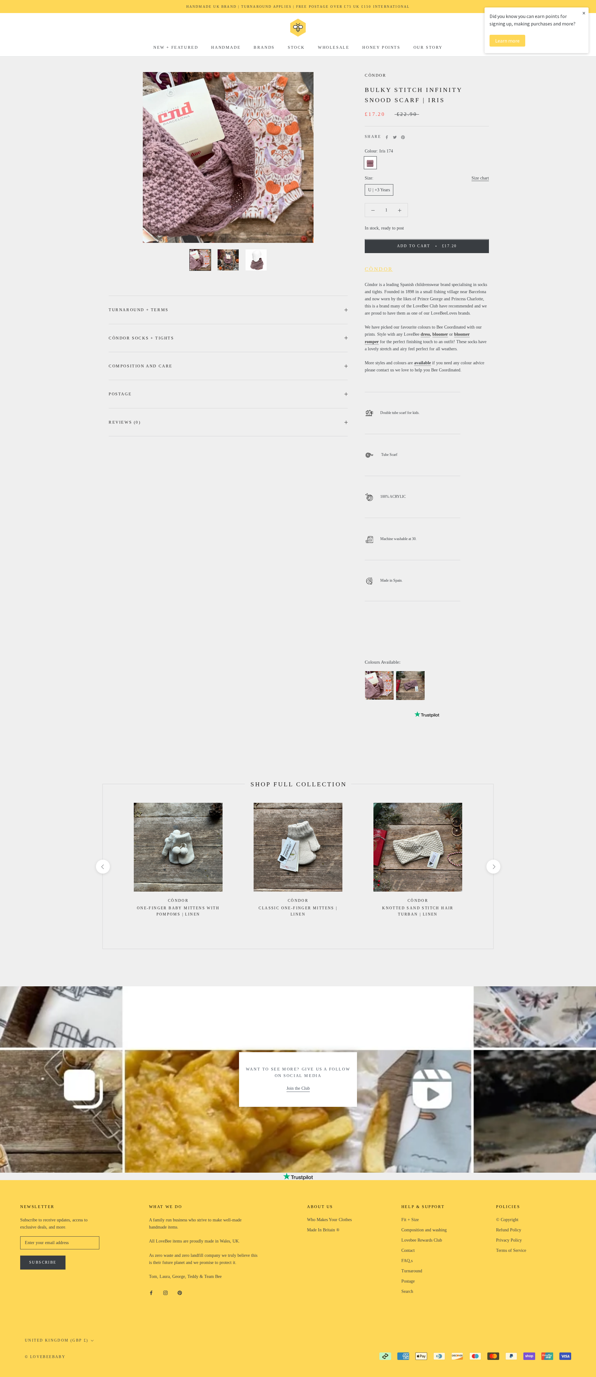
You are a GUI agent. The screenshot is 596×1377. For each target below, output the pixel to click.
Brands (264, 47)
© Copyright (507, 1219)
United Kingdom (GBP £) (56, 1340)
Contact (408, 1250)
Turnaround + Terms (139, 309)
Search (407, 1291)
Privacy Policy (509, 1240)
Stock (296, 47)
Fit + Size (410, 1219)
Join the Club (298, 1088)
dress (425, 334)
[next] (493, 867)
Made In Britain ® (323, 1230)
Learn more (507, 41)
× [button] (583, 13)
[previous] (103, 867)
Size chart (480, 178)
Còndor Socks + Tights (141, 338)
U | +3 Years (379, 190)
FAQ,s (407, 1260)
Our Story (428, 47)
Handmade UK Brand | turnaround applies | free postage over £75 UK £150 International (298, 6)
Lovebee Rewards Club (421, 1240)
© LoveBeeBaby (45, 1357)
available (422, 363)
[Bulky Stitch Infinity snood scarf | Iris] (379, 685)
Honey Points (381, 47)
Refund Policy (508, 1230)
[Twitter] (395, 137)
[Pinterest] (403, 137)
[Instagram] (165, 1292)
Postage (120, 394)
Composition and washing (424, 1230)
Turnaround (411, 1271)
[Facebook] (387, 137)
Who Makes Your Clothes (329, 1219)
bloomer (440, 334)
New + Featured (175, 47)
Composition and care (141, 366)
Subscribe (42, 1262)
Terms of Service (511, 1250)
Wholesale (333, 47)
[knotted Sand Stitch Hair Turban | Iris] (410, 685)
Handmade (226, 47)
